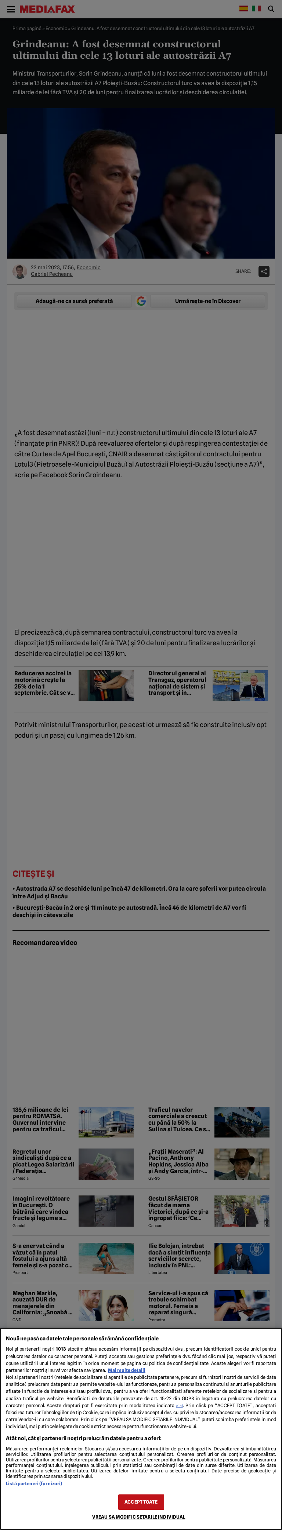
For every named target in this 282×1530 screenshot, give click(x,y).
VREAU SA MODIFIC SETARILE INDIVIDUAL (138, 1517)
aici (179, 1405)
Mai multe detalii (126, 1370)
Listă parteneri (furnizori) (34, 1483)
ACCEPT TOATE (141, 1502)
